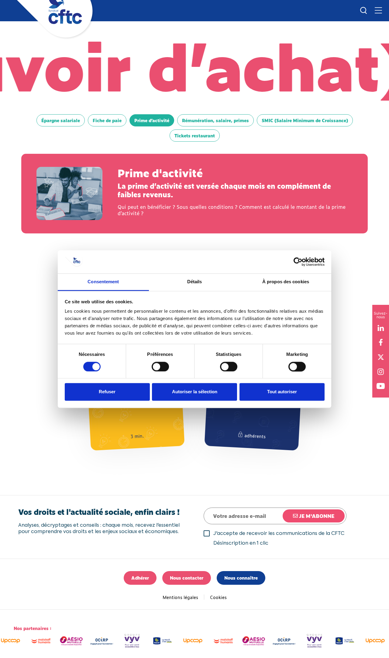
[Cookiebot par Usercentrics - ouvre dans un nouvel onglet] (298, 261)
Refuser (107, 391)
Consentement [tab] (103, 281)
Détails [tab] (194, 281)
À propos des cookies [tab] (285, 281)
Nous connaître (241, 577)
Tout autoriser (282, 391)
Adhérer (140, 577)
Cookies (218, 597)
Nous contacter (186, 577)
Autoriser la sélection (194, 391)
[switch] (160, 366)
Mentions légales (180, 597)
